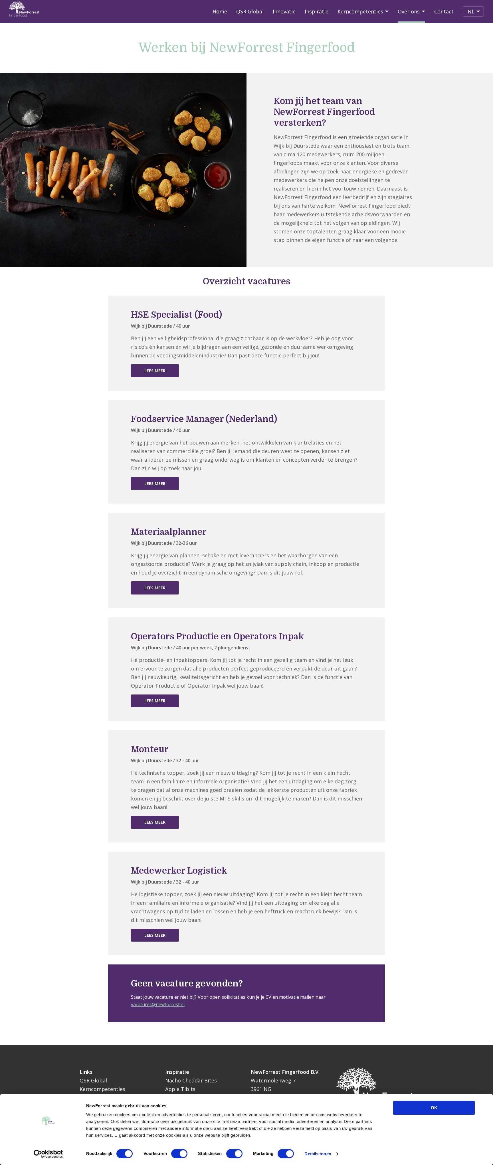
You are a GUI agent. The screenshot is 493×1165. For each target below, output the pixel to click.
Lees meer (154, 370)
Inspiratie (316, 11)
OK (434, 1107)
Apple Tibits (180, 1089)
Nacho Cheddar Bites (191, 1080)
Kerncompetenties (360, 11)
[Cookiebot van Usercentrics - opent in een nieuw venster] (48, 1154)
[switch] (179, 1153)
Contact (444, 11)
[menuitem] (220, 11)
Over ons (409, 11)
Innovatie (284, 11)
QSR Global (250, 11)
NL (476, 11)
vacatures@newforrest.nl (158, 1004)
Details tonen (317, 1153)
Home (220, 11)
